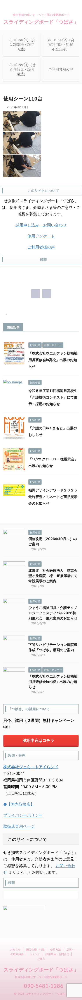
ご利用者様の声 (41, 247)
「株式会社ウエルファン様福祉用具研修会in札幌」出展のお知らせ (52, 681)
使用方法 (55, 949)
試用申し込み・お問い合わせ (41, 225)
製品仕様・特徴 (35, 949)
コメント (34, 954)
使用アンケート (41, 236)
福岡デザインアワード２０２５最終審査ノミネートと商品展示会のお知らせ (52, 497)
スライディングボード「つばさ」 (41, 22)
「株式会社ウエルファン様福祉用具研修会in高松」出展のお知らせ (52, 360)
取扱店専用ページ (19, 826)
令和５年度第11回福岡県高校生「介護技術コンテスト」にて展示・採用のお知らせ (52, 397)
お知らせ (15, 949)
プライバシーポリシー (23, 815)
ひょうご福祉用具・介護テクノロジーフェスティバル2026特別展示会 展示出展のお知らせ (52, 612)
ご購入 (41, 958)
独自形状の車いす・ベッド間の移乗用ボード (41, 977)
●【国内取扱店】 (18, 804)
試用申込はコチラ (38, 740)
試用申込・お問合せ (57, 954)
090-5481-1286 (43, 985)
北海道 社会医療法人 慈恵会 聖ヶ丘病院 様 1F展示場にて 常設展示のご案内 (54, 575)
